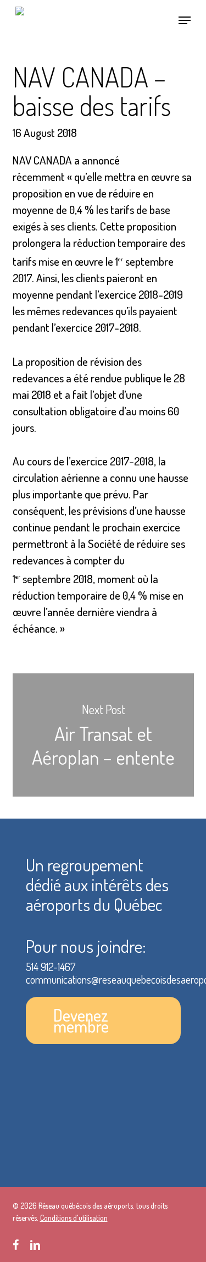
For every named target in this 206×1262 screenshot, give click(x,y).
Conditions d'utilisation (74, 1217)
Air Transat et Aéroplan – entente (103, 735)
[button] (185, 20)
